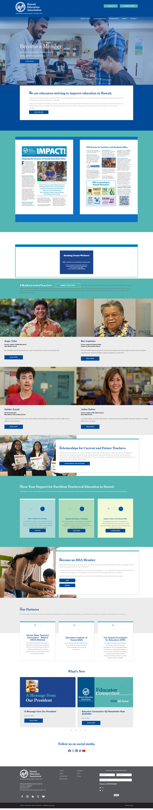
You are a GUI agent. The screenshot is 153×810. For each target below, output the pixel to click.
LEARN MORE (29, 61)
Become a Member (41, 46)
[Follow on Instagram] (73, 751)
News (124, 19)
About (61, 773)
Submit (116, 795)
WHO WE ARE (38, 112)
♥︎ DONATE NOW (128, 6)
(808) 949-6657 (24, 788)
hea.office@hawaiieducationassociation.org (33, 790)
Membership (63, 779)
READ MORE (14, 357)
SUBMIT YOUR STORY (67, 285)
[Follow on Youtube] (83, 751)
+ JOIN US (110, 6)
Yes (103, 787)
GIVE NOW (76, 531)
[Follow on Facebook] (69, 751)
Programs (114, 19)
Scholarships (100, 19)
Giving (133, 19)
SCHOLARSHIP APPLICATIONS (75, 463)
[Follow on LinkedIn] (76, 751)
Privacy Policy (129, 805)
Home (61, 771)
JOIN (67, 580)
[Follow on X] (80, 751)
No (102, 790)
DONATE (37, 530)
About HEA (85, 19)
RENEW (67, 585)
